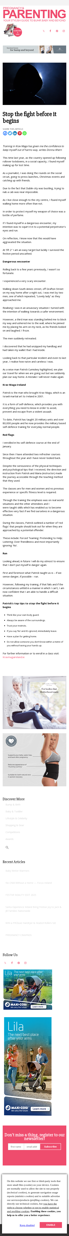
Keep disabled (27, 1225)
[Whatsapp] (24, 133)
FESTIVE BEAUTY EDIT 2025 (21, 894)
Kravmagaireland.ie (14, 657)
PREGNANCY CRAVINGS (19, 935)
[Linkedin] (15, 133)
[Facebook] (5, 133)
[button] (7, 847)
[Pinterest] (20, 133)
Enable (50, 1225)
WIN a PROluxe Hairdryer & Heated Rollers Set (31, 923)
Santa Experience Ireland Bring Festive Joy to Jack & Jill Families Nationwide (33, 908)
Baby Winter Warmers (17, 870)
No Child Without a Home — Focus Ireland (29, 882)
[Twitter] (10, 133)
